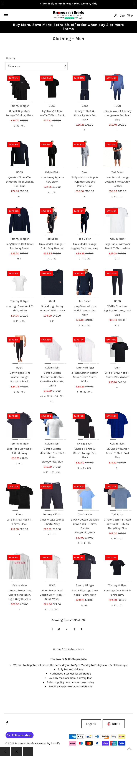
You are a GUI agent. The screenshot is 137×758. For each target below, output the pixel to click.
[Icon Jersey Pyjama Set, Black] (52, 154)
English (91, 724)
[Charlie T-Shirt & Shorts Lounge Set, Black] (85, 426)
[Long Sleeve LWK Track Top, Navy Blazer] (20, 221)
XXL (23, 126)
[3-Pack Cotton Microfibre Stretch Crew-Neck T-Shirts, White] (52, 349)
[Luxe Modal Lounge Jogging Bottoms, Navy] (85, 221)
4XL (52, 401)
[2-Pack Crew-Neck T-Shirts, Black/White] (117, 349)
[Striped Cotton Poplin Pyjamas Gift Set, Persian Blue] (85, 154)
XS (41, 396)
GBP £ (116, 724)
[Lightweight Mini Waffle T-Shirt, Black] (52, 88)
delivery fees (84, 677)
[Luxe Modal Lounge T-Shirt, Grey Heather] (52, 221)
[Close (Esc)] (16, 751)
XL (18, 126)
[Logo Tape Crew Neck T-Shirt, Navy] (20, 426)
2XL (56, 396)
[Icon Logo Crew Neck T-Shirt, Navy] (117, 567)
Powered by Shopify (48, 743)
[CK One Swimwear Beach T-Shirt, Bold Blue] (117, 426)
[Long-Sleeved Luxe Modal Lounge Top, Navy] (85, 283)
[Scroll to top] (129, 749)
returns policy (85, 682)
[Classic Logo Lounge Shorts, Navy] (52, 496)
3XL (62, 396)
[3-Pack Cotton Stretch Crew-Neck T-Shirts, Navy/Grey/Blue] (117, 496)
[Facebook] (7, 723)
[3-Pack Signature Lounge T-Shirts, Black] (20, 88)
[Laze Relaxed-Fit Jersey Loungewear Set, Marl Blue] (117, 88)
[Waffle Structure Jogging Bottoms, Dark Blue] (117, 283)
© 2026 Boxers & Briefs (20, 743)
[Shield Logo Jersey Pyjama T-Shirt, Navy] (52, 283)
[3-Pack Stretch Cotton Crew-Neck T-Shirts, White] (85, 349)
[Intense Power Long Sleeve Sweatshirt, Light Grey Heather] (20, 567)
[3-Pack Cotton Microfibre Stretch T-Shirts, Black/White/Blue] (52, 426)
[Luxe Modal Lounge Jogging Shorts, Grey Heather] (117, 154)
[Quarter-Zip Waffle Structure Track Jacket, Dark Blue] (20, 154)
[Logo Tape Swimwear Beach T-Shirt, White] (117, 221)
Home (57, 649)
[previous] (5, 751)
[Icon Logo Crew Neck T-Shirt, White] (20, 283)
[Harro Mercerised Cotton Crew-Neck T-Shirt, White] (52, 567)
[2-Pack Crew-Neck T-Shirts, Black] (20, 496)
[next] (81, 629)
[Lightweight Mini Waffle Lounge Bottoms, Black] (20, 349)
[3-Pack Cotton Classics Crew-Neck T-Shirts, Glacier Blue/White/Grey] (85, 496)
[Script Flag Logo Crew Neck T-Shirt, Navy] (85, 567)
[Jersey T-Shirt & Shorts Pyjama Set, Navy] (85, 88)
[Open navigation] (27, 15)
